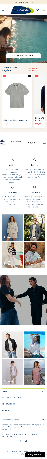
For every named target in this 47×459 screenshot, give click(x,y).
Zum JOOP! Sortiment (23, 56)
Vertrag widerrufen (35, 455)
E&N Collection (17, 451)
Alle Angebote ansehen (34, 69)
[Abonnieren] (43, 419)
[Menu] (3, 10)
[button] (37, 10)
